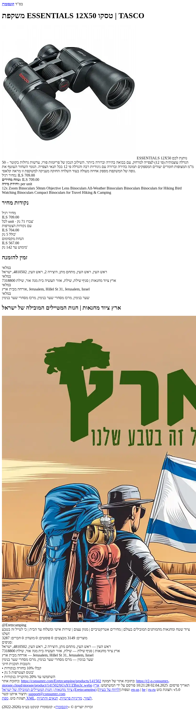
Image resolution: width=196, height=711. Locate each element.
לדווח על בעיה (109, 690)
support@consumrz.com (46, 694)
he (144, 690)
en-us (135, 690)
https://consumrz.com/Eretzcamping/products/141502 (61, 681)
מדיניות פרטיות (71, 698)
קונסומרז (61, 707)
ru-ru (152, 690)
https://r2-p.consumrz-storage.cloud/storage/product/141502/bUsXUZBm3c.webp (85, 683)
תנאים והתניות (47, 698)
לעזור (88, 698)
